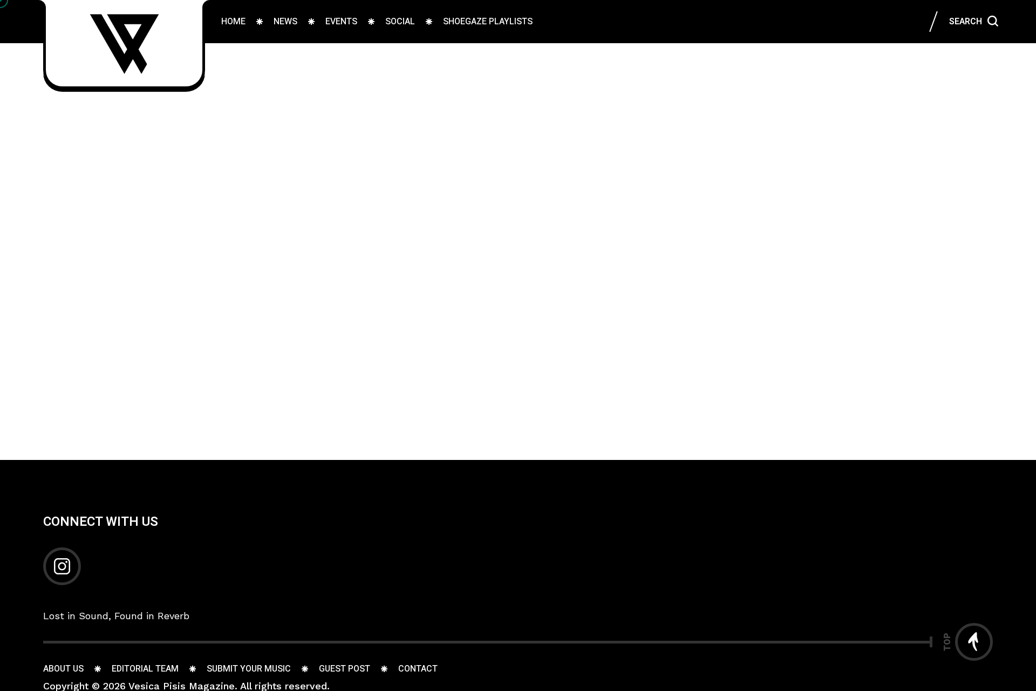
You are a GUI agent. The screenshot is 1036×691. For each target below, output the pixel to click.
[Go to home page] (124, 43)
